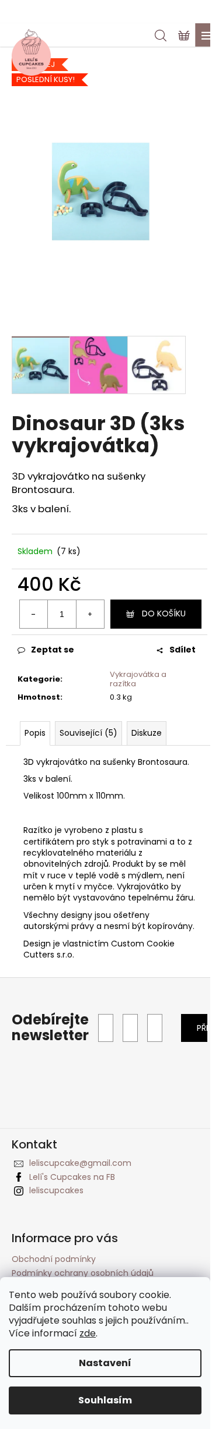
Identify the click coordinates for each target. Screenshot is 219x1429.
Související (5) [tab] (88, 733)
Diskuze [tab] (146, 733)
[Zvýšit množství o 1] (90, 614)
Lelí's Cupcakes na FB (72, 1177)
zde (87, 1333)
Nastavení (105, 1363)
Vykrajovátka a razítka (138, 679)
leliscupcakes (56, 1190)
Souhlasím (105, 1400)
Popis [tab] (35, 733)
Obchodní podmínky (54, 1259)
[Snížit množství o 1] (34, 614)
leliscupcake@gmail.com (80, 1163)
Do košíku (164, 613)
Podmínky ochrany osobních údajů (83, 1273)
